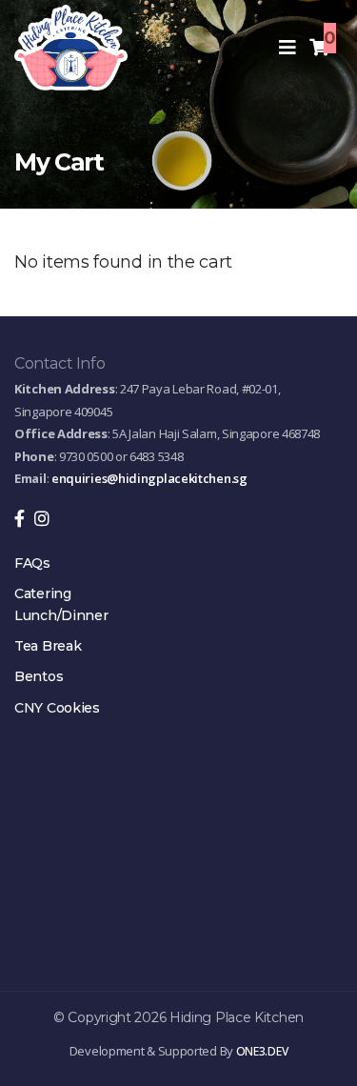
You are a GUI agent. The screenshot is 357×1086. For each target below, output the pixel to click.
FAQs (32, 563)
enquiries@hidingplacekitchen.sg (149, 478)
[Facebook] (24, 519)
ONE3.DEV (262, 1051)
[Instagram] (42, 519)
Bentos (38, 676)
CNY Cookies (57, 707)
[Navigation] (287, 47)
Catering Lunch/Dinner (61, 604)
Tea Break (47, 645)
